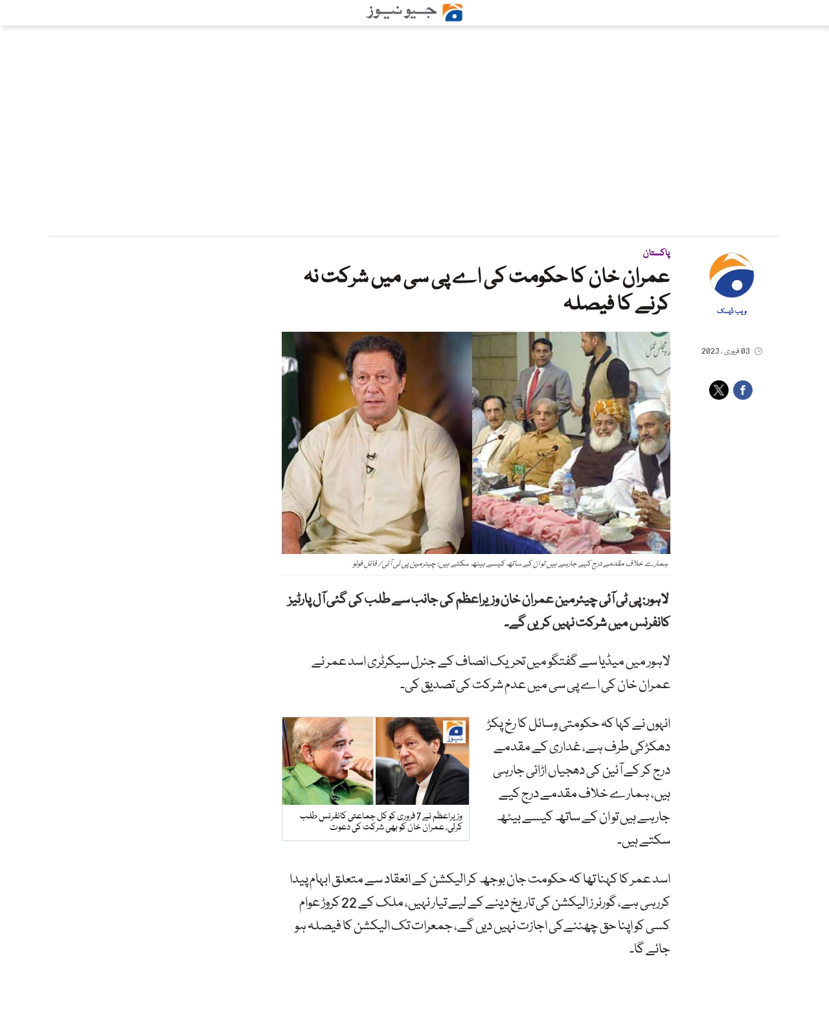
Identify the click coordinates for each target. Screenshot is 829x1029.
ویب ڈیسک (732, 311)
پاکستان (656, 253)
